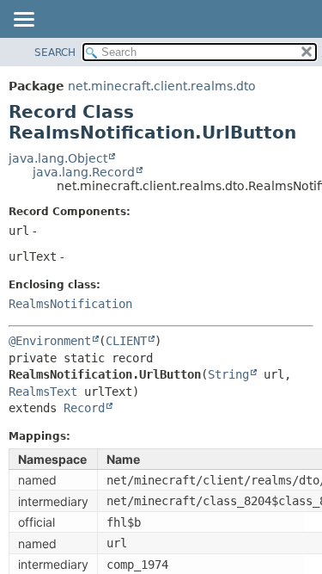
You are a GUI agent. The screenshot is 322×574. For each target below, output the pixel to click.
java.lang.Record (84, 172)
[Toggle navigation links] (23, 21)
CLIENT (126, 341)
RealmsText (43, 391)
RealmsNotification (70, 304)
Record (84, 408)
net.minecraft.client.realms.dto (162, 86)
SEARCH (55, 52)
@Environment (50, 341)
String (228, 374)
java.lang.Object (58, 158)
